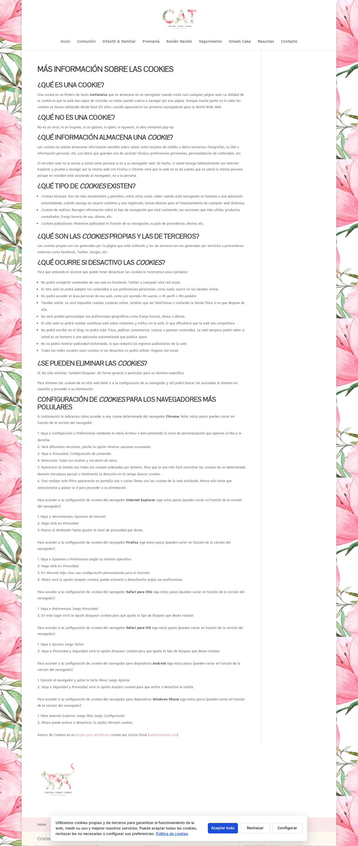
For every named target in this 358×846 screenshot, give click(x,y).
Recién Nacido (179, 42)
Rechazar (255, 828)
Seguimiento (210, 42)
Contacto (289, 42)
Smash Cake (240, 42)
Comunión (86, 42)
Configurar (287, 828)
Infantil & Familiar (119, 42)
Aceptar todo (223, 828)
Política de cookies (172, 833)
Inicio (65, 42)
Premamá (151, 42)
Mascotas (266, 42)
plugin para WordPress (93, 735)
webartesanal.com (163, 735)
